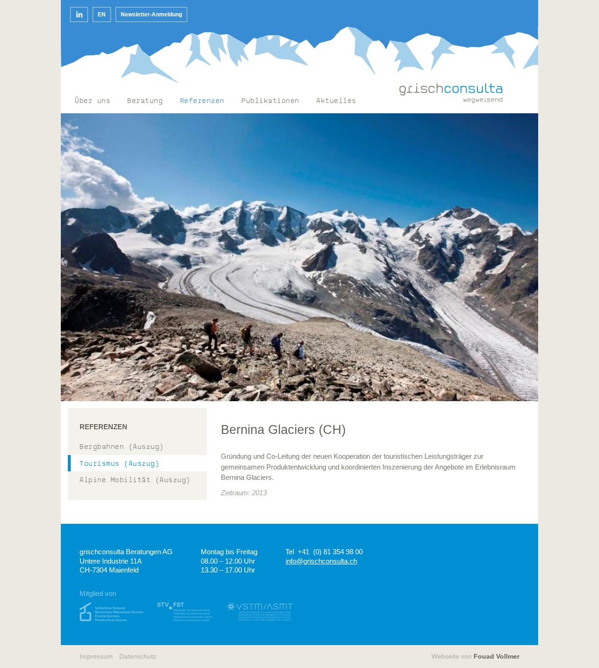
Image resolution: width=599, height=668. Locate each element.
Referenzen (202, 101)
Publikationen (270, 101)
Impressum (96, 656)
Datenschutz (137, 656)
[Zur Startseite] (451, 93)
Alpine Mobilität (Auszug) (135, 480)
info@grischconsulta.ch (321, 561)
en (102, 14)
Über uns (92, 101)
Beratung (145, 101)
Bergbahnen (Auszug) (122, 447)
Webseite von (475, 656)
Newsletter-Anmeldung (151, 14)
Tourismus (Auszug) (120, 464)
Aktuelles (336, 101)
